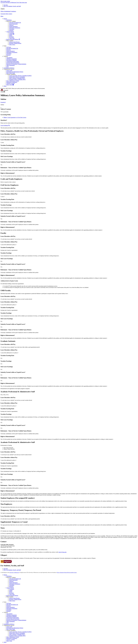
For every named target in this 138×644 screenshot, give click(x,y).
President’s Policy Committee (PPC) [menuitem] (17, 79)
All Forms (8, 603)
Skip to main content (5, 1)
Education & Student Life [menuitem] (15, 22)
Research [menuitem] (11, 30)
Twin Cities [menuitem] (11, 38)
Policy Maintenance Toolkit (12, 637)
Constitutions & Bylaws (8, 624)
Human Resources (13, 582)
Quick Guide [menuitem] (9, 70)
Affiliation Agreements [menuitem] (11, 58)
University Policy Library (6, 13)
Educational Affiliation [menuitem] (11, 60)
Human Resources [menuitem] (13, 26)
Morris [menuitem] (10, 35)
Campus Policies (10, 587)
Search (2, 8)
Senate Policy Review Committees (17, 633)
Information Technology (14, 584)
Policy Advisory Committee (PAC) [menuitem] (17, 78)
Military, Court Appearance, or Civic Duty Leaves (14, 117)
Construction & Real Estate (12, 617)
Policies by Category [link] (11, 21)
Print (2, 91)
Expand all (3, 102)
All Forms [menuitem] (8, 47)
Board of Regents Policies (12, 595)
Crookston (11, 589)
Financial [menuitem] (11, 25)
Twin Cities (11, 594)
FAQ (7, 622)
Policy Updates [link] (9, 40)
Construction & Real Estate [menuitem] (12, 61)
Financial (11, 581)
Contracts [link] (5, 56)
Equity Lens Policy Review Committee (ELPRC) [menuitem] (20, 75)
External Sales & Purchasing (12, 618)
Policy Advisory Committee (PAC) (17, 634)
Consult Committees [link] (11, 74)
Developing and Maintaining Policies (14, 628)
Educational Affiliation (11, 616)
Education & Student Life (15, 578)
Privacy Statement (60, 572)
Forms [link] (4, 45)
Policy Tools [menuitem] (9, 84)
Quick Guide (9, 626)
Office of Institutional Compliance (8, 11)
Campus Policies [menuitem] (10, 31)
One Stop (5, 5)
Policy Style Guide (10, 629)
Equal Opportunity (13, 580)
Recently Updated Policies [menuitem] (15, 43)
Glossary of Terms (10, 639)
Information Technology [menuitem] (14, 27)
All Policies (9, 576)
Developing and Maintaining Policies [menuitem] (14, 71)
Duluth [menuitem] (10, 34)
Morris (10, 591)
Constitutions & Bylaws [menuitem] (8, 67)
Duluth (10, 590)
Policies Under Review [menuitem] (14, 42)
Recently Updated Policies (15, 599)
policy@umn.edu (62, 552)
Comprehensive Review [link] (8, 69)
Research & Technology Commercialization (16, 620)
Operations (11, 585)
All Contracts (9, 613)
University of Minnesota (14, 572)
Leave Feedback (4, 125)
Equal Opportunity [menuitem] (13, 23)
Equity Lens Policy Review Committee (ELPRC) (20, 631)
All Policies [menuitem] (9, 20)
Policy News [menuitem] (12, 44)
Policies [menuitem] (5, 18)
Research (11, 586)
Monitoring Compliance (11, 638)
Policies (5, 574)
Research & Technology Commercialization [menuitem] (16, 64)
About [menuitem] (4, 86)
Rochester (11, 593)
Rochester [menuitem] (11, 36)
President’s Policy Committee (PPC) (17, 635)
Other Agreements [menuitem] (10, 65)
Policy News (12, 600)
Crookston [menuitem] (11, 33)
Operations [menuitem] (11, 29)
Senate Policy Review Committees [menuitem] (17, 77)
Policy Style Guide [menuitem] (10, 73)
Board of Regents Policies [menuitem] (12, 39)
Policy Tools (9, 640)
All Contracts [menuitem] (9, 57)
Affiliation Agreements (11, 615)
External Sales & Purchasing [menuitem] (12, 62)
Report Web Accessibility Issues (70, 572)
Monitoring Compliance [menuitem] (11, 82)
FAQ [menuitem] (7, 66)
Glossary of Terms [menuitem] (10, 83)
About (4, 642)
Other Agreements (10, 621)
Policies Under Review (14, 598)
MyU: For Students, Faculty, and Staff (12, 6)
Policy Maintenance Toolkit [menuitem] (12, 80)
